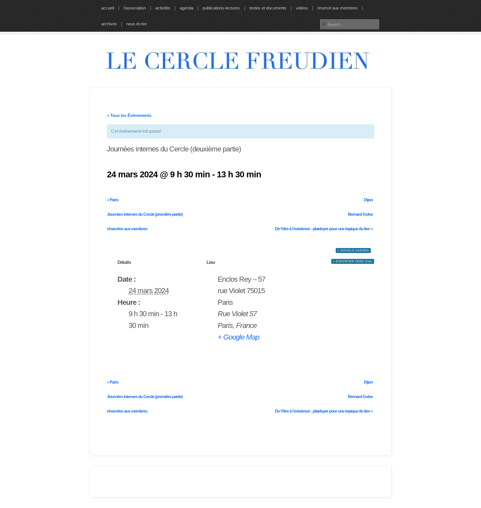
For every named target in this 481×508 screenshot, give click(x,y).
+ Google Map (238, 337)
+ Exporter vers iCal (352, 261)
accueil (107, 8)
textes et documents (267, 8)
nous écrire (136, 23)
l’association (135, 8)
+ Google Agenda (353, 250)
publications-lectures (221, 8)
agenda (186, 8)
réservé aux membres (337, 8)
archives (109, 23)
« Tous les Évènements (129, 115)
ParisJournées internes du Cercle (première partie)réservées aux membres (145, 214)
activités (162, 8)
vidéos (302, 8)
